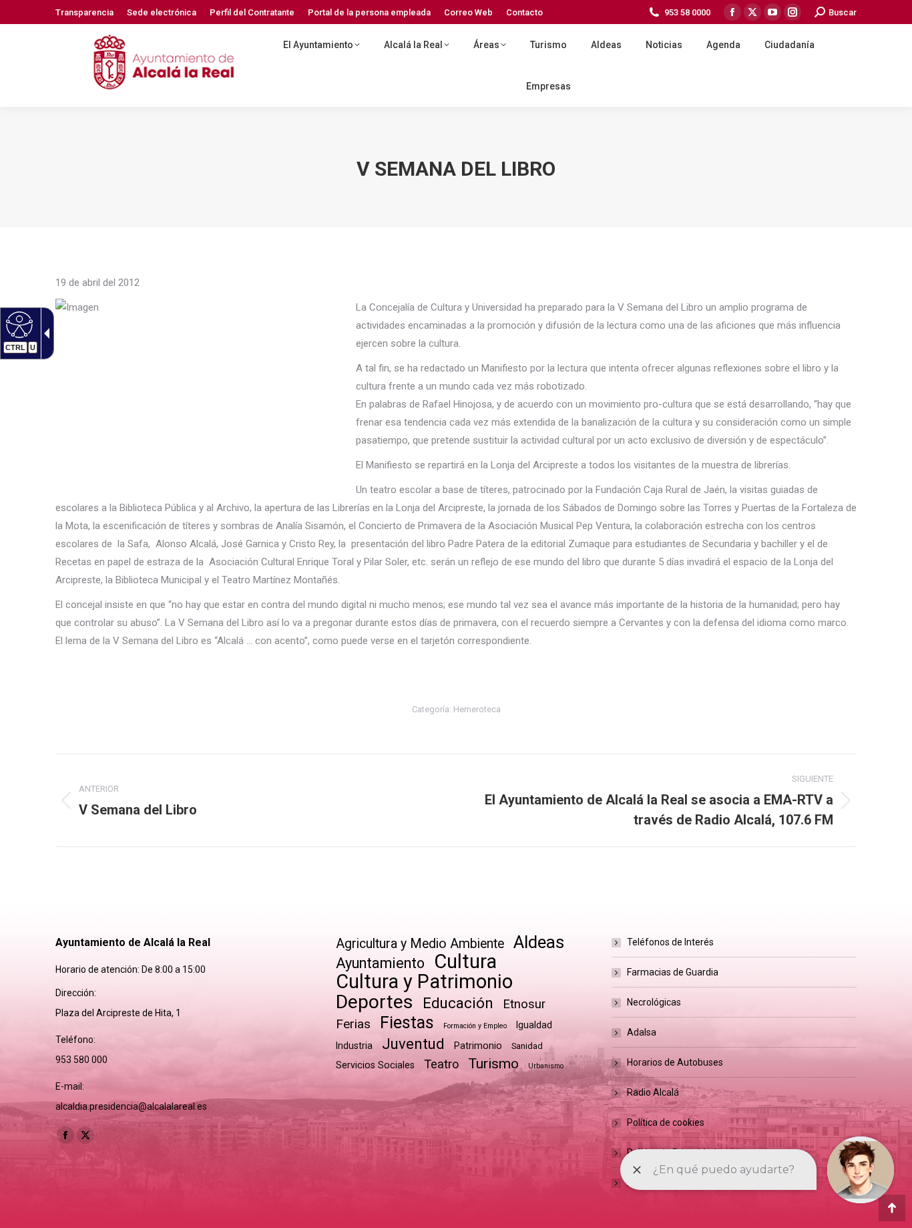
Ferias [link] (353, 1024)
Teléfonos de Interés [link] (670, 942)
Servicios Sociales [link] (375, 1065)
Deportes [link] (374, 1001)
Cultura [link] (465, 961)
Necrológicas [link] (654, 1002)
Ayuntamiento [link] (380, 963)
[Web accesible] (18, 324)
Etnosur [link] (524, 1004)
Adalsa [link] (641, 1032)
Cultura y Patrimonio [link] (424, 981)
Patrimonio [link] (478, 1045)
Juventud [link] (413, 1044)
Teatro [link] (441, 1064)
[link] (84, 12)
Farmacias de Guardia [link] (672, 972)
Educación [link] (458, 1003)
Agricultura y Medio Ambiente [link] (420, 943)
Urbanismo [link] (545, 1066)
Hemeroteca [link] (477, 709)
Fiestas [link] (407, 1022)
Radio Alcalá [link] (653, 1092)
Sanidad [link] (527, 1046)
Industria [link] (354, 1045)
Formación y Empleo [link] (475, 1026)
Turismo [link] (493, 1064)
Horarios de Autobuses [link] (675, 1062)
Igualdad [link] (534, 1025)
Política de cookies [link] (665, 1122)
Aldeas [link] (538, 942)
